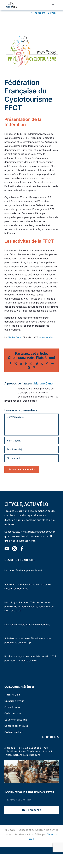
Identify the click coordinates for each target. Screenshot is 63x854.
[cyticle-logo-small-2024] (11, 3)
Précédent (39, 12)
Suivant (52, 12)
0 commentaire (46, 337)
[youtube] (6, 548)
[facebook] (22, 548)
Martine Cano (14, 337)
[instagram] (14, 548)
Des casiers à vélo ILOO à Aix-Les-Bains (27, 624)
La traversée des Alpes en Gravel (23, 570)
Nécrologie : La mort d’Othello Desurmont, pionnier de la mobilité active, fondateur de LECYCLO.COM (29, 606)
